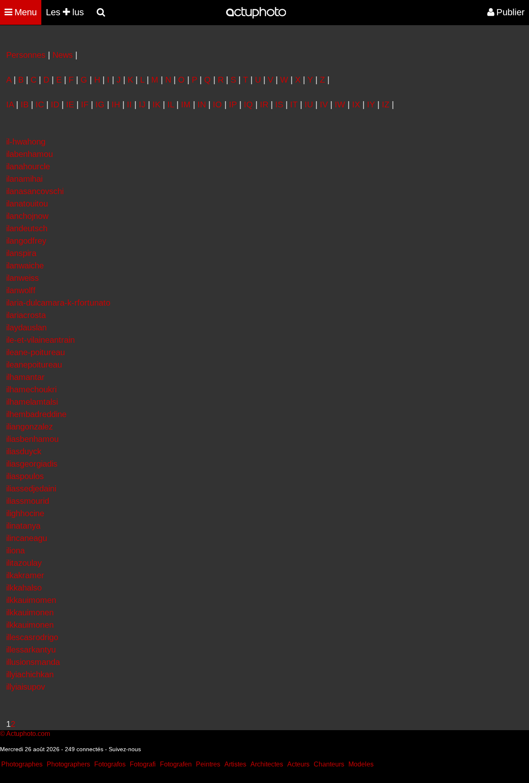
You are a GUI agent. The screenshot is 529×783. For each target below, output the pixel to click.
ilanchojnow (27, 216)
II (129, 104)
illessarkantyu (31, 649)
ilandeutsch (27, 228)
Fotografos (110, 764)
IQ (248, 104)
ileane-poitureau (35, 352)
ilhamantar (25, 377)
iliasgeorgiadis (31, 463)
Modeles (361, 764)
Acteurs (298, 764)
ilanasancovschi (35, 191)
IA (10, 104)
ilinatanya (23, 525)
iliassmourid (27, 500)
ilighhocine (25, 513)
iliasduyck (23, 451)
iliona (15, 550)
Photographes (22, 764)
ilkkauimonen (30, 612)
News (62, 54)
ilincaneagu (26, 538)
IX (356, 104)
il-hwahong (25, 141)
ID (55, 104)
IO (217, 104)
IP (233, 104)
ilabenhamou (29, 154)
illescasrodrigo (32, 637)
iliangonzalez (29, 426)
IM (186, 104)
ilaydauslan (26, 327)
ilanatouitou (27, 203)
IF (84, 104)
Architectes (266, 764)
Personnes (25, 54)
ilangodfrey (26, 240)
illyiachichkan (30, 674)
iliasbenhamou (32, 439)
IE (70, 104)
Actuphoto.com (28, 733)
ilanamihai (24, 178)
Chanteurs (329, 764)
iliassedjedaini (31, 488)
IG (100, 104)
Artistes (235, 764)
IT (294, 104)
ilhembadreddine (36, 414)
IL (170, 104)
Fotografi (143, 764)
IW (340, 104)
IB (25, 104)
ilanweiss (22, 277)
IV (324, 104)
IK (156, 104)
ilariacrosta (26, 315)
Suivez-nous (125, 749)
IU (309, 104)
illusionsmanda (33, 662)
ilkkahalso (24, 587)
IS (279, 104)
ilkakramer (25, 575)
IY (371, 104)
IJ (142, 104)
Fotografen (176, 764)
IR (264, 104)
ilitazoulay (24, 562)
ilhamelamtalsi (32, 401)
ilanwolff (21, 290)
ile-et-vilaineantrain (40, 339)
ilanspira (21, 253)
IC (40, 104)
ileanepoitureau (34, 364)
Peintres (208, 764)
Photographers (68, 764)
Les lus (65, 12)
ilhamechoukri (31, 389)
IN (202, 104)
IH (116, 104)
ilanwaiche (25, 265)
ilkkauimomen (31, 600)
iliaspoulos (25, 476)
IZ (385, 104)
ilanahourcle (28, 166)
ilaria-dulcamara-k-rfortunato (58, 302)
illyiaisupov (25, 686)
